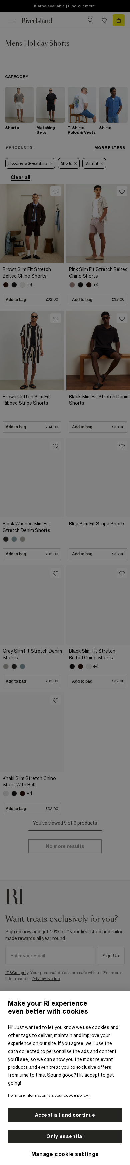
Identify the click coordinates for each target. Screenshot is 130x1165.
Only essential (65, 1136)
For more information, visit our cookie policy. (48, 1095)
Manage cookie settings (65, 1154)
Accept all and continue (65, 1115)
